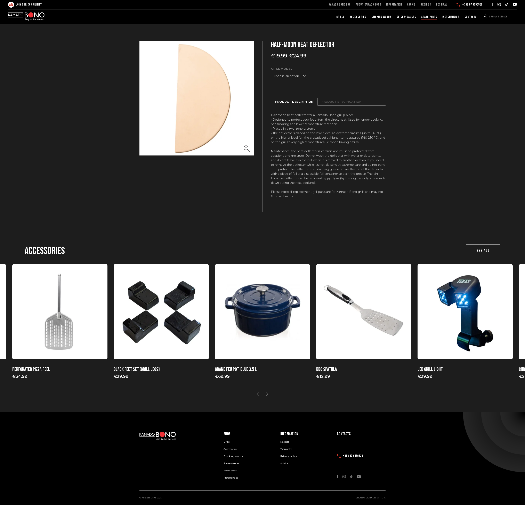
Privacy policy (288, 456)
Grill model (281, 69)
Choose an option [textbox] (286, 76)
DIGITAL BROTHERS (375, 497)
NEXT (267, 394)
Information (394, 4)
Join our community (29, 5)
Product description (294, 102)
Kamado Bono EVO (340, 4)
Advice (411, 4)
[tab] (294, 102)
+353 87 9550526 (472, 5)
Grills (340, 17)
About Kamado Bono (368, 4)
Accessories (358, 17)
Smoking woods (381, 17)
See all (483, 250)
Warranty (286, 449)
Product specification (341, 102)
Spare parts (429, 17)
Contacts (471, 17)
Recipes (426, 4)
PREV (258, 394)
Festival (441, 4)
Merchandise (450, 17)
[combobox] (289, 76)
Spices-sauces (406, 17)
